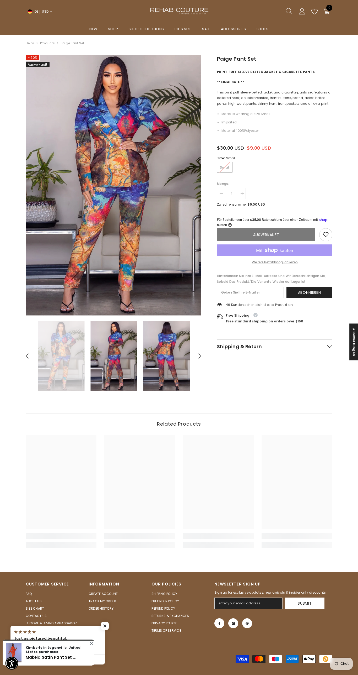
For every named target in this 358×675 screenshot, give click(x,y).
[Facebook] (219, 623)
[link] (325, 234)
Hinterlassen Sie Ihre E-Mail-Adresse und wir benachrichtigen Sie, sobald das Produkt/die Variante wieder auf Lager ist (271, 278)
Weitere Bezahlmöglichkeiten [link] (275, 262)
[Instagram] (233, 623)
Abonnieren (309, 292)
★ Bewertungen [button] (354, 342)
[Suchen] (270, 12)
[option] (114, 185)
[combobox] (265, 11)
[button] (27, 356)
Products (47, 43)
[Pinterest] (247, 623)
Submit (305, 603)
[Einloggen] (302, 11)
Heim (30, 43)
